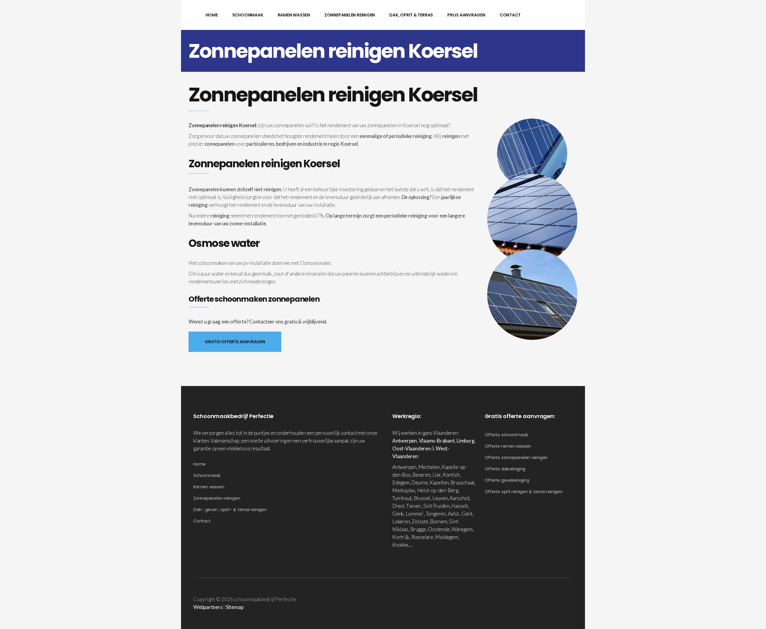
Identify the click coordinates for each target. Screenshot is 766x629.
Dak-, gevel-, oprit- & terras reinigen (230, 510)
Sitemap (234, 607)
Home (199, 464)
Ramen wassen (208, 487)
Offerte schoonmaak (506, 435)
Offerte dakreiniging (505, 469)
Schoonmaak (207, 475)
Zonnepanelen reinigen (216, 498)
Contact (201, 521)
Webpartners (208, 607)
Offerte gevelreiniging (507, 480)
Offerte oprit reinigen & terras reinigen (524, 492)
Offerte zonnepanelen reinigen (516, 458)
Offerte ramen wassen (508, 446)
